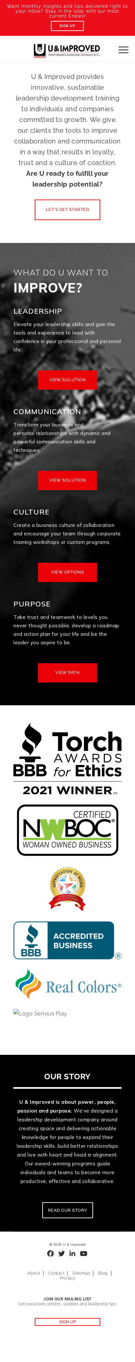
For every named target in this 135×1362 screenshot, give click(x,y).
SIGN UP (67, 1322)
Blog (103, 1273)
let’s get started (67, 209)
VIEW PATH (67, 672)
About (33, 1273)
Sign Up (67, 26)
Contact (56, 1273)
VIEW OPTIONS (67, 572)
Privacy (67, 1278)
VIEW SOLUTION (67, 379)
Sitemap (81, 1273)
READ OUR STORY (67, 1210)
